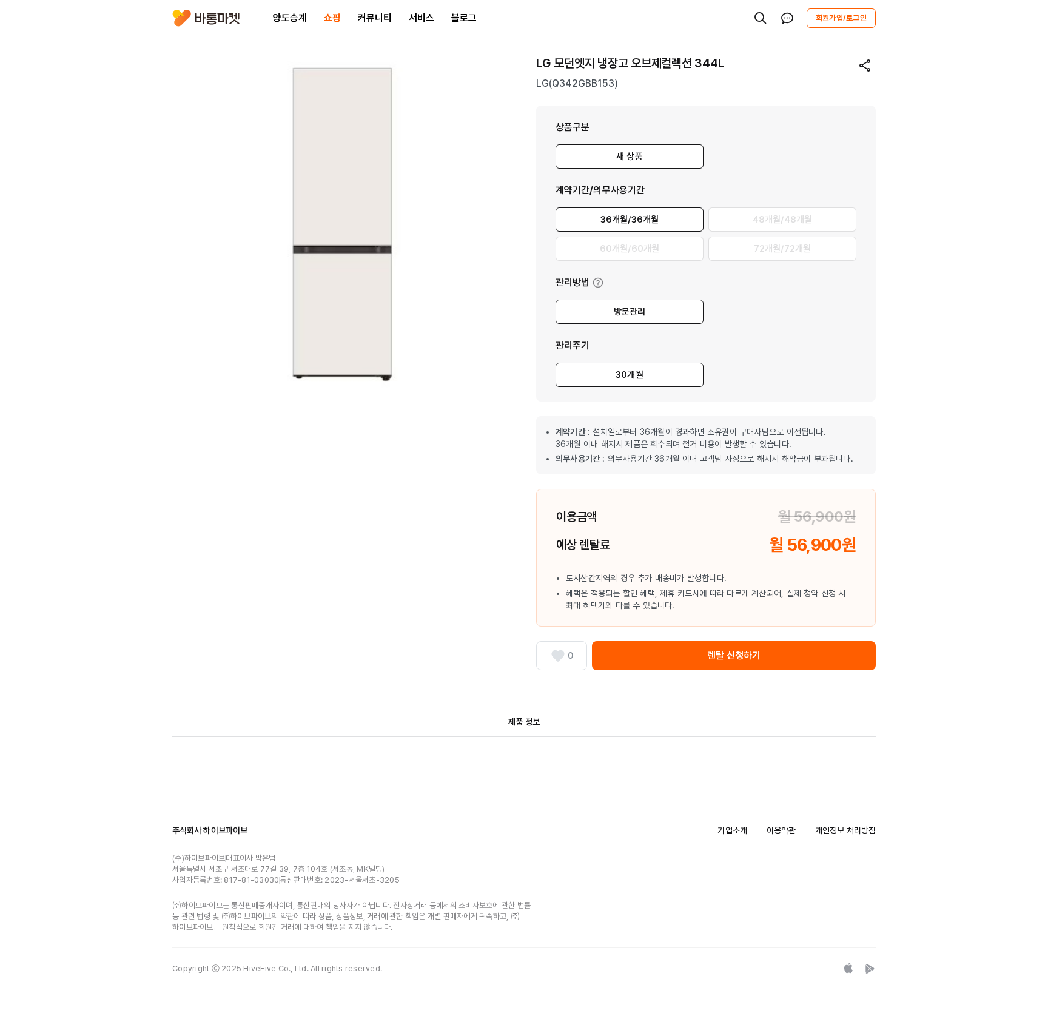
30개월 (629, 374)
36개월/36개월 (629, 219)
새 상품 (629, 156)
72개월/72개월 (782, 248)
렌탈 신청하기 (734, 655)
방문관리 (630, 311)
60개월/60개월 (629, 248)
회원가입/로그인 (841, 17)
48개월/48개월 (782, 219)
